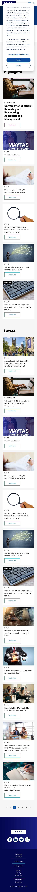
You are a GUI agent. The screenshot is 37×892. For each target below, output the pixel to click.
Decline (18, 65)
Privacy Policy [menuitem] (18, 866)
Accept (18, 60)
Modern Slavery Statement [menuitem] (18, 872)
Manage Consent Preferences (18, 54)
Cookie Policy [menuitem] (18, 861)
